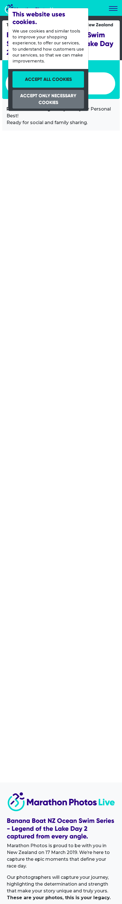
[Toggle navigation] (113, 8)
